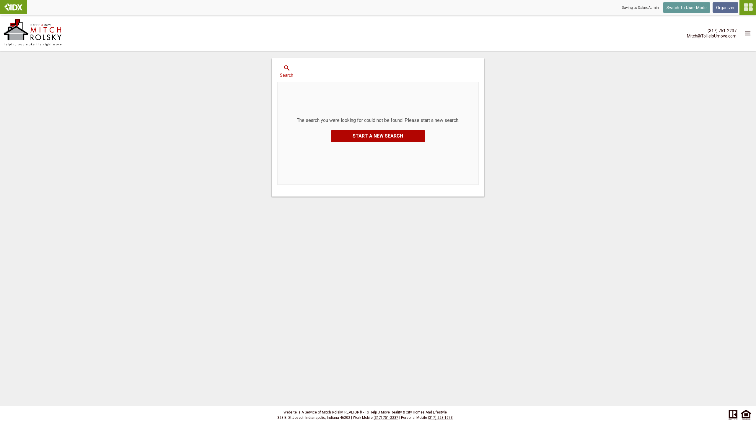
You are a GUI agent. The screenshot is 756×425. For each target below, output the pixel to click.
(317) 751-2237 (386, 418)
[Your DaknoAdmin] (13, 7)
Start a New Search (378, 136)
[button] (286, 72)
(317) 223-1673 (440, 418)
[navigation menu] (747, 7)
